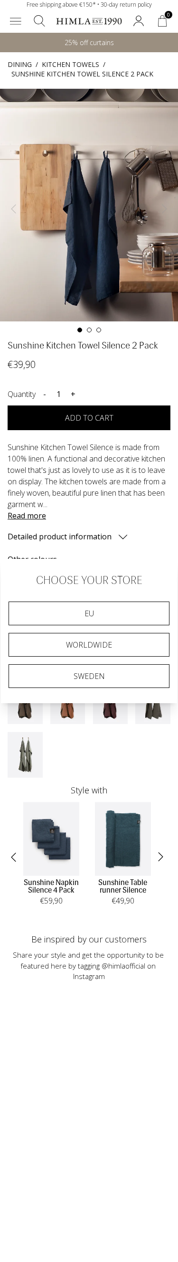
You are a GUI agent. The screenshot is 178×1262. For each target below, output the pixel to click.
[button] (16, 21)
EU (89, 613)
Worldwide (89, 645)
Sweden (89, 676)
